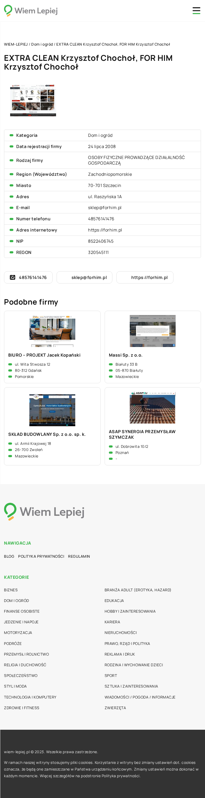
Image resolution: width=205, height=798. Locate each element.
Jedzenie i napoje (21, 621)
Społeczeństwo (21, 675)
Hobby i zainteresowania (130, 611)
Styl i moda (15, 686)
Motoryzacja (18, 632)
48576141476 (101, 219)
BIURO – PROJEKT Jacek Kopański (44, 355)
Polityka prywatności (41, 556)
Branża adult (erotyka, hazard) (138, 589)
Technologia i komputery (30, 697)
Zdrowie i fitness (22, 707)
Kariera (112, 621)
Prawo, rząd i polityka (127, 643)
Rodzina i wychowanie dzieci (134, 664)
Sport (111, 675)
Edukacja (114, 600)
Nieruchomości (121, 632)
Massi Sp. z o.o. (126, 355)
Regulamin (79, 556)
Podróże (13, 643)
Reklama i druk (120, 654)
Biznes (11, 589)
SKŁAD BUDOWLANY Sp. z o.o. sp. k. (47, 434)
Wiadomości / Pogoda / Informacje (140, 697)
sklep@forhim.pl (105, 207)
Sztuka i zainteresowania (131, 686)
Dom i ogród (100, 135)
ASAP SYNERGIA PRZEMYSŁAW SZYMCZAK (142, 434)
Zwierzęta (115, 707)
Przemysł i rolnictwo (26, 654)
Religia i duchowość (25, 664)
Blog (9, 556)
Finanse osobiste (22, 611)
